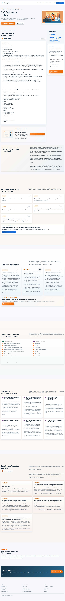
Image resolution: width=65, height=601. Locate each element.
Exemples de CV (41, 2)
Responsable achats (5, 557)
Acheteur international (30, 555)
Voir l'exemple (20, 23)
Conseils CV (3, 589)
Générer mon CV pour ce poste (8, 23)
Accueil (2, 9)
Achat (13, 9)
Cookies (45, 591)
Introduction (52, 34)
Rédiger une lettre (25, 588)
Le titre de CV (52, 35)
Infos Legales (46, 588)
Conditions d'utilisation (48, 586)
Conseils (53, 2)
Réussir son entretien (26, 589)
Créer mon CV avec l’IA (56, 571)
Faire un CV (24, 586)
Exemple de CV (53, 32)
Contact (45, 589)
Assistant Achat (47, 555)
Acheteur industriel (21, 555)
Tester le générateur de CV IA (9, 232)
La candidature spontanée (27, 591)
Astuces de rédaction (54, 40)
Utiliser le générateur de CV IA (55, 72)
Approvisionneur (39, 555)
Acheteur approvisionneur (11, 555)
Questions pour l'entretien (55, 41)
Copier (29, 206)
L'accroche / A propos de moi (55, 37)
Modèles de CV (48, 2)
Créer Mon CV (60, 2)
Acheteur (3, 555)
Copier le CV (43, 38)
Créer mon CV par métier (8, 303)
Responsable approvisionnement (16, 557)
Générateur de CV (4, 591)
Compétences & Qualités (55, 38)
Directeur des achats (55, 555)
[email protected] (8, 49)
